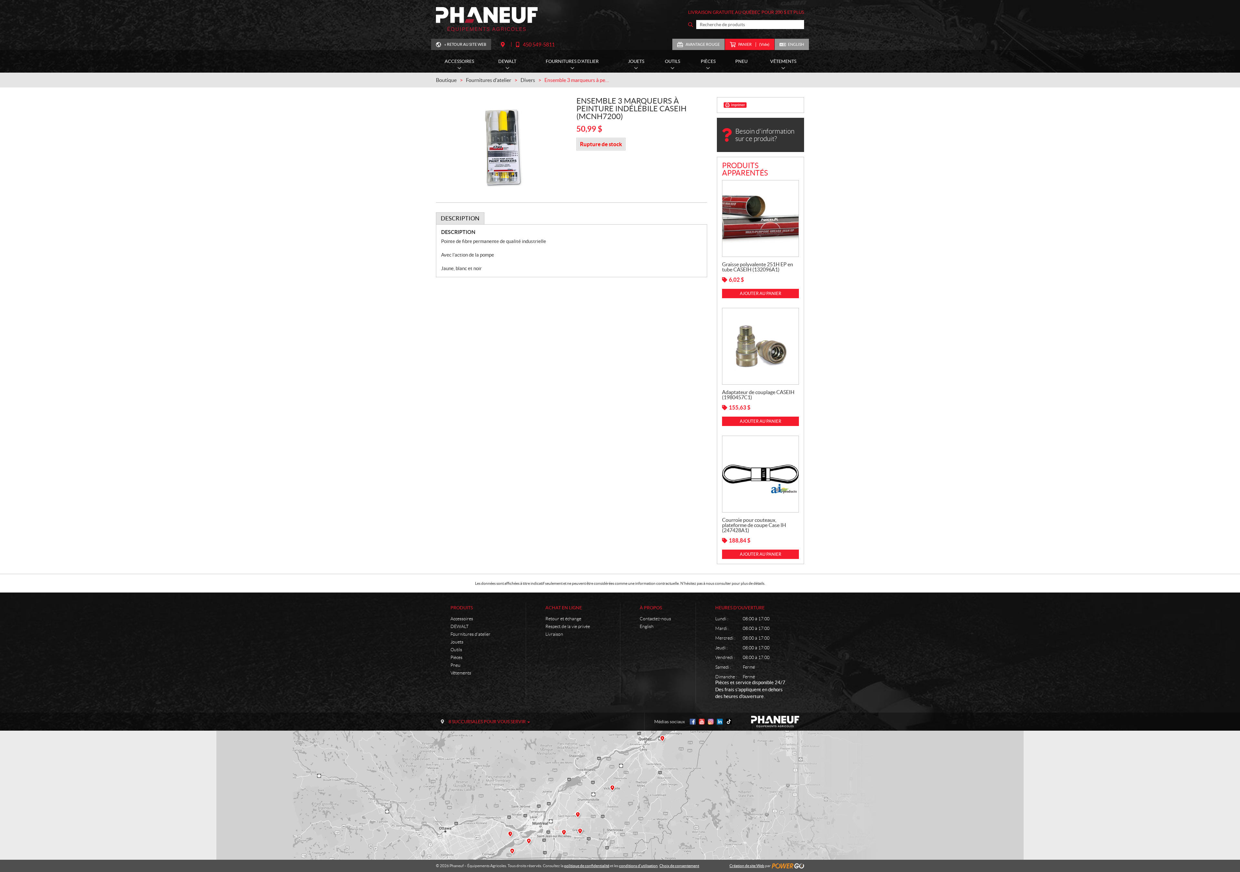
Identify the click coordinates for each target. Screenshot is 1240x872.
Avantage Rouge (703, 44)
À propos (651, 607)
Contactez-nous (655, 618)
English (796, 44)
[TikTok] (729, 722)
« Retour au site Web (465, 44)
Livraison (554, 634)
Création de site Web (746, 866)
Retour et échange (563, 618)
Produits (461, 607)
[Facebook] (693, 722)
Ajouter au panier (760, 293)
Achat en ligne (563, 607)
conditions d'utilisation (638, 866)
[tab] (460, 218)
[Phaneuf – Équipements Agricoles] (487, 19)
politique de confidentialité (586, 866)
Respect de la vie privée (567, 626)
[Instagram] (711, 722)
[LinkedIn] (720, 722)
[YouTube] (702, 722)
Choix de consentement (679, 866)
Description (460, 218)
